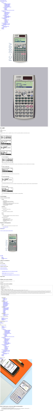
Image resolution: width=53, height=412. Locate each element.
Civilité (2, 285)
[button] (3, 2)
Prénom (2, 287)
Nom (1, 286)
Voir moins (3, 228)
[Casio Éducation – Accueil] (3, 1)
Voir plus (1, 228)
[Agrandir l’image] (24, 97)
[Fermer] (0, 324)
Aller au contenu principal (3, 0)
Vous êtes (2, 289)
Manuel (3, 224)
